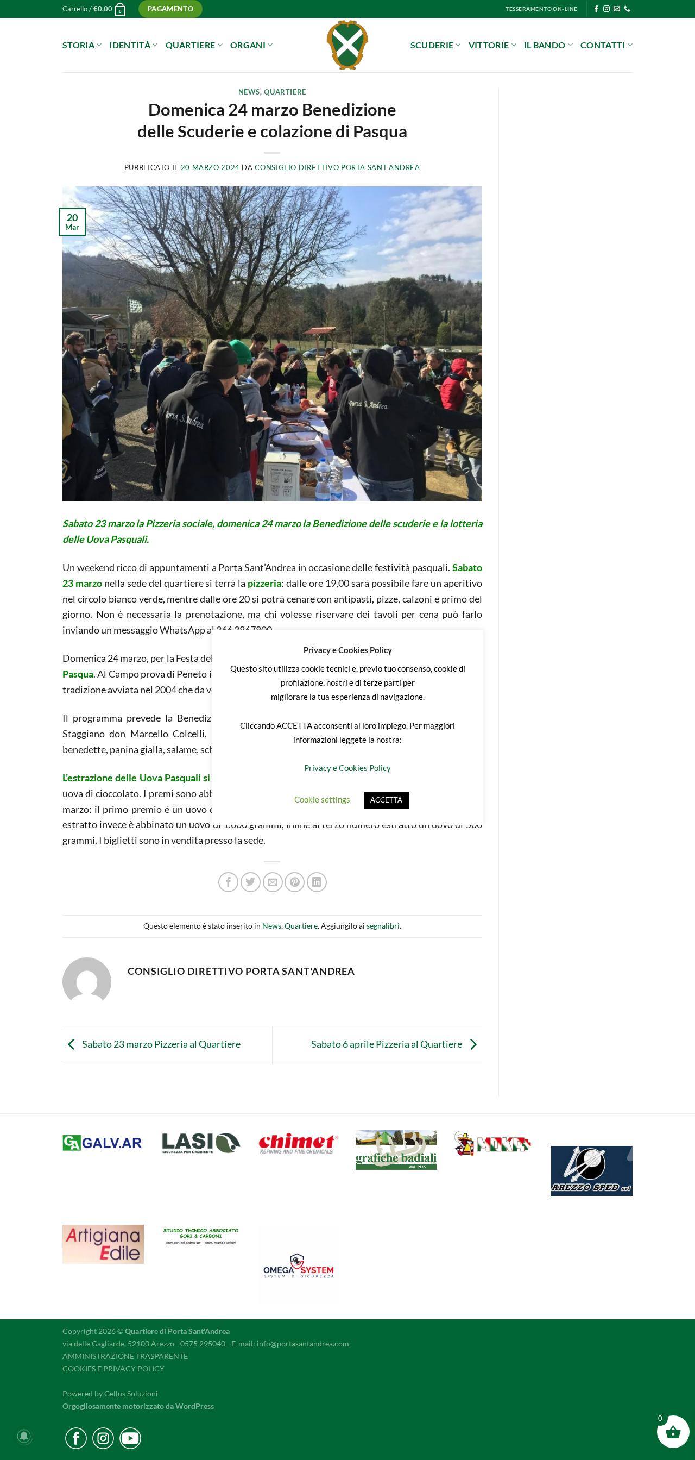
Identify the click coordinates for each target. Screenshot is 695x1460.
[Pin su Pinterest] (295, 882)
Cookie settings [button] (322, 799)
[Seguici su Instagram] (606, 9)
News (249, 92)
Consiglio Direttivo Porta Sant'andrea (337, 168)
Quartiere (285, 92)
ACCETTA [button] (386, 799)
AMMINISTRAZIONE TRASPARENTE (125, 1356)
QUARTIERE (191, 45)
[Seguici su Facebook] (596, 9)
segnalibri (383, 925)
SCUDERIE (432, 45)
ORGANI (248, 45)
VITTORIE (489, 45)
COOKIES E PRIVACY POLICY (113, 1368)
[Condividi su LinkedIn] (317, 882)
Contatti (603, 45)
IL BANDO (545, 45)
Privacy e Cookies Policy (347, 768)
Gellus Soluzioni (131, 1393)
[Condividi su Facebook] (228, 882)
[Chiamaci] (627, 9)
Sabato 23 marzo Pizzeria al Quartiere (160, 1044)
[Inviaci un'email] (617, 9)
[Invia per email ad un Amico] (273, 882)
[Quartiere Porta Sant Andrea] (347, 45)
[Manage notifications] (24, 1436)
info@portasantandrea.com (303, 1343)
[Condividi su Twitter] (251, 882)
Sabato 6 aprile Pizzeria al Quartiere (387, 1044)
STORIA (78, 45)
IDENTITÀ (129, 45)
